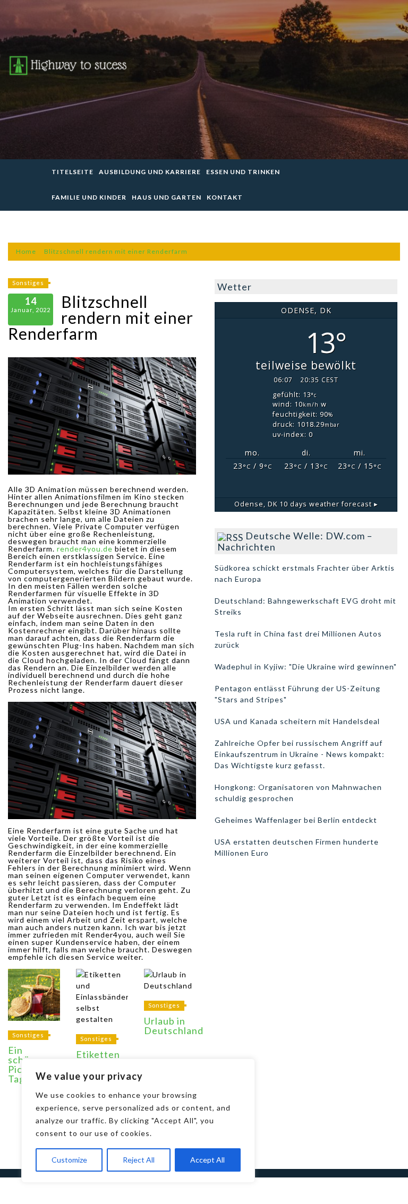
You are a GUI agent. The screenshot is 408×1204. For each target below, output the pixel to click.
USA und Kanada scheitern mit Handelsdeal (297, 721)
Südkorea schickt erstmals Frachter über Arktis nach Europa (305, 573)
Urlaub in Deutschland (173, 1025)
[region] (138, 1121)
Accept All (207, 1159)
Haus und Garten (166, 197)
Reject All (139, 1159)
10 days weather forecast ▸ (306, 504)
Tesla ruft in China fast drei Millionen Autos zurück (298, 639)
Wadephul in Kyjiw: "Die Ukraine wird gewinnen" (306, 666)
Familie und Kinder (89, 197)
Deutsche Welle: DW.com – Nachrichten (294, 541)
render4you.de (85, 548)
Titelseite (73, 172)
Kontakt (225, 197)
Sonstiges (28, 282)
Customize (69, 1159)
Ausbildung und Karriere (150, 172)
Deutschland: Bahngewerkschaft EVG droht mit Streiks (305, 606)
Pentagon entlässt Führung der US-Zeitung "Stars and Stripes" (297, 694)
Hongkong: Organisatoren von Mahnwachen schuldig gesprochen (298, 792)
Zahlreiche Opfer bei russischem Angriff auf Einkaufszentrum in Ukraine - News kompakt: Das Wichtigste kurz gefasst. (300, 754)
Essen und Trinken (243, 172)
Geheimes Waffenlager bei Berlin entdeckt (296, 819)
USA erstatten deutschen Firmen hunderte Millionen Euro (297, 847)
